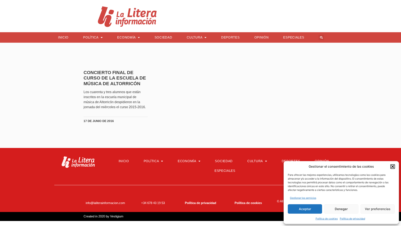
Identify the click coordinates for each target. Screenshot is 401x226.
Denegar (341, 209)
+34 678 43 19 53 (153, 203)
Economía (126, 37)
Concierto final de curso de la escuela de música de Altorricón (115, 78)
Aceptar (305, 209)
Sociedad (163, 37)
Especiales (293, 37)
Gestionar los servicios (303, 197)
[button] (393, 166)
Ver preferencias (377, 209)
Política (91, 37)
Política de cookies (327, 218)
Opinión (261, 37)
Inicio (63, 37)
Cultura (194, 37)
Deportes (230, 37)
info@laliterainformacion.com (105, 203)
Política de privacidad (352, 218)
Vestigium (116, 216)
